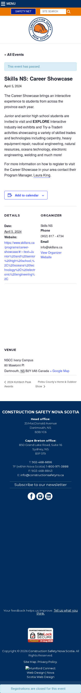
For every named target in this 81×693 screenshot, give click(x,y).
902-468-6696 (42, 462)
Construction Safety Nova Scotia (51, 651)
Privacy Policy (47, 661)
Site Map (30, 661)
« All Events (14, 54)
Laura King (41, 175)
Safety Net (23, 11)
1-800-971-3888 (57, 466)
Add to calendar (26, 195)
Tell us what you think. (57, 612)
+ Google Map (59, 371)
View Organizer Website (51, 254)
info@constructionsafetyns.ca (42, 475)
